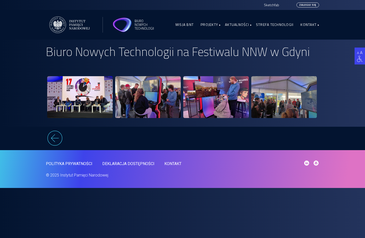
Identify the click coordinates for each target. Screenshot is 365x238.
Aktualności (237, 24)
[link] (80, 97)
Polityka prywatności (69, 163)
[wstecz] (182, 139)
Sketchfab (271, 4)
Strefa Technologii (275, 24)
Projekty (209, 24)
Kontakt (308, 24)
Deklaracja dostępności (128, 163)
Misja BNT (185, 24)
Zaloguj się (307, 5)
